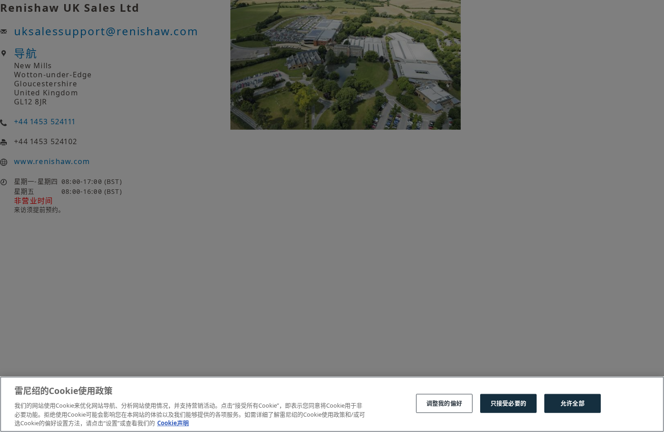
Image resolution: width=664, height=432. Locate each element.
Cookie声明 (173, 422)
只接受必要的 (508, 403)
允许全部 (573, 403)
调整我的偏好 (444, 403)
